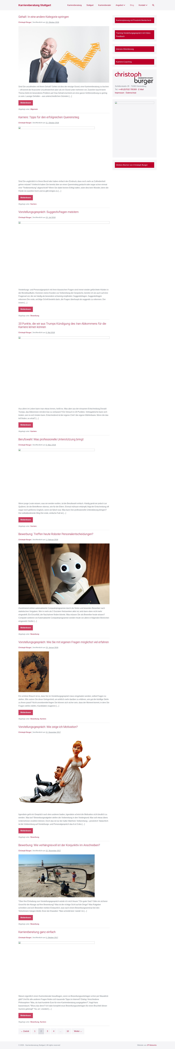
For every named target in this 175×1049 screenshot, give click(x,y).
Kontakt (142, 5)
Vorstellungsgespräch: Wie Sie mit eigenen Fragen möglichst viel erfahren (63, 642)
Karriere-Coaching (124, 62)
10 (68, 1031)
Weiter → (78, 1031)
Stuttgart (89, 5)
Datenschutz (131, 93)
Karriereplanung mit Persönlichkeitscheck (133, 20)
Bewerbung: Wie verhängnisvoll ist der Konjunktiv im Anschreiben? (59, 845)
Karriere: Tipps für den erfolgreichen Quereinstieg (48, 117)
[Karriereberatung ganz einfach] (56, 966)
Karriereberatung (74, 5)
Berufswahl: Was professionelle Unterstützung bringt (50, 439)
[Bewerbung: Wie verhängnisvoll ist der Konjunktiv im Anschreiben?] (56, 875)
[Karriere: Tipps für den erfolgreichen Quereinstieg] (56, 152)
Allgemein (34, 109)
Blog (132, 5)
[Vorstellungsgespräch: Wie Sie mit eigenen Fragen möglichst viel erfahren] (33, 671)
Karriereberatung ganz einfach (37, 932)
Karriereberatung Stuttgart (34, 5)
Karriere (33, 204)
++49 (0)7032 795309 (127, 89)
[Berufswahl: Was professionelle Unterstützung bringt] (56, 474)
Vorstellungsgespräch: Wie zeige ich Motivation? (48, 727)
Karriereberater (104, 5)
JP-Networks (152, 1045)
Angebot (119, 5)
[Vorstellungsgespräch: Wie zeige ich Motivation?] (56, 773)
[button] (153, 5)
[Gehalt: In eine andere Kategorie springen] (64, 54)
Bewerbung (34, 316)
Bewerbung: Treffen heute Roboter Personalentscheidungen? (55, 534)
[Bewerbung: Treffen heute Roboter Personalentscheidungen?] (64, 573)
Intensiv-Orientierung (125, 49)
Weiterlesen (26, 102)
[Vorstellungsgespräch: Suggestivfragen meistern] (64, 253)
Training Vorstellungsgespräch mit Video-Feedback (133, 34)
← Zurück (25, 1031)
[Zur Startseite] (134, 78)
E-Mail (141, 89)
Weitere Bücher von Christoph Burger (132, 165)
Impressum (119, 93)
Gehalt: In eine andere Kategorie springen (43, 16)
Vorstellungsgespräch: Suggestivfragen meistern (48, 212)
